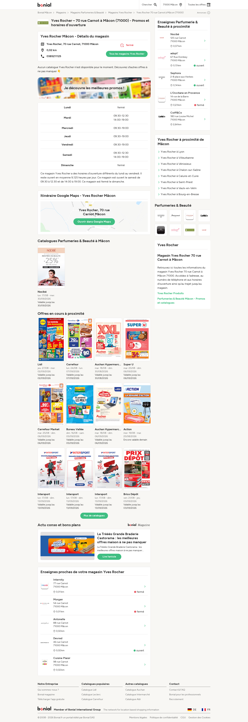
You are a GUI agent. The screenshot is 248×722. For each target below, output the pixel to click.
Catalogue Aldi (133, 699)
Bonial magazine (46, 694)
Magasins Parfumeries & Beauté (87, 12)
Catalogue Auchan (135, 689)
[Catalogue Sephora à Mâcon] (161, 216)
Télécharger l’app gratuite (51, 699)
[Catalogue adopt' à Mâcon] (175, 230)
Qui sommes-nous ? (48, 689)
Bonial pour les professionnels (185, 694)
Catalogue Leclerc (91, 694)
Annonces (201, 12)
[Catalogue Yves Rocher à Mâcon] (190, 230)
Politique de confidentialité (164, 717)
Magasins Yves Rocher (120, 12)
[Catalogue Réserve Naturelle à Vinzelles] (161, 230)
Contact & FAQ (177, 689)
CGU (183, 717)
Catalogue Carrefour (92, 699)
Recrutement (176, 699)
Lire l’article (109, 556)
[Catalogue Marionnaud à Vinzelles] (175, 216)
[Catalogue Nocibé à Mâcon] (204, 230)
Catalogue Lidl (88, 689)
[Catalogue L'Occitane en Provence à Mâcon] (190, 216)
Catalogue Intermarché (137, 694)
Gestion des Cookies (199, 717)
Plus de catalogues (94, 515)
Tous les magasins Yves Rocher (126, 53)
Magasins (61, 12)
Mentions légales (138, 717)
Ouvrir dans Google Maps (94, 221)
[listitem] (51, 276)
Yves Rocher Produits (170, 293)
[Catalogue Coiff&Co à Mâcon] (204, 216)
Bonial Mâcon (45, 12)
